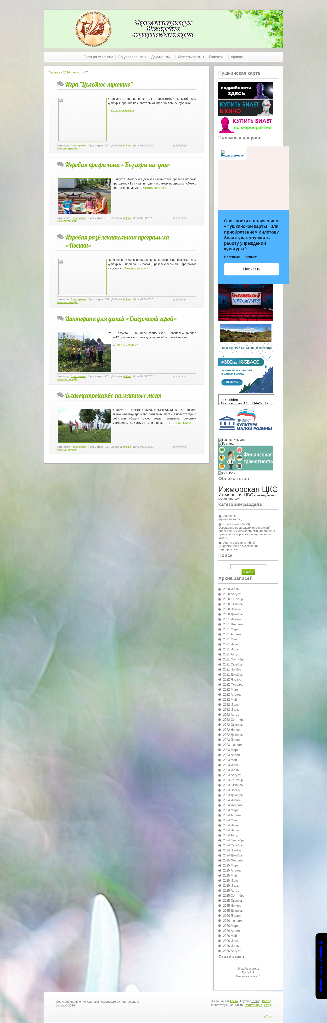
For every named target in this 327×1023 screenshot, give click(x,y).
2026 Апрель (232, 931)
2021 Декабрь (233, 674)
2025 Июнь (231, 880)
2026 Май (230, 936)
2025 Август (232, 890)
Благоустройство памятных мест (113, 395)
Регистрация (253, 1005)
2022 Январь (232, 679)
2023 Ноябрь (232, 790)
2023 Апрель (232, 755)
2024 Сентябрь (233, 840)
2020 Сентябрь (233, 599)
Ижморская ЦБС (235, 494)
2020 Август (232, 594)
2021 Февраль (233, 624)
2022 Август (232, 714)
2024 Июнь (231, 825)
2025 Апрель (232, 870)
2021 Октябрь (233, 664)
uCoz (267, 1016)
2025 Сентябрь (233, 895)
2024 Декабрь (233, 855)
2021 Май (230, 639)
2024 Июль (231, 830)
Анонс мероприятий (237, 542)
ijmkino (127, 145)
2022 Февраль (233, 684)
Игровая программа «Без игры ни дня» (118, 165)
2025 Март (230, 865)
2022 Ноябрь (232, 730)
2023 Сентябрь (233, 780)
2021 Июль (231, 649)
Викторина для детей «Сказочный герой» (121, 318)
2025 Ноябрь (232, 905)
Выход (266, 1001)
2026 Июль (231, 946)
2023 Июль (231, 770)
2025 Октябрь (233, 900)
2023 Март (230, 750)
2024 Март (230, 810)
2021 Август (232, 654)
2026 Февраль (233, 920)
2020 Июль (231, 589)
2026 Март (230, 926)
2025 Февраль (233, 860)
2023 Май (230, 760)
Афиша (228, 516)
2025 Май (230, 875)
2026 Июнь (231, 941)
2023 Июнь (231, 765)
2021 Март (230, 629)
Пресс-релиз (78, 145)
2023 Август (232, 775)
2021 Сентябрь (233, 659)
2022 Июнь (231, 704)
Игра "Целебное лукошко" (99, 84)
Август (77, 72)
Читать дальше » (122, 110)
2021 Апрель (232, 634)
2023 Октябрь (233, 785)
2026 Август (232, 951)
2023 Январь (232, 740)
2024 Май (230, 820)
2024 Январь (232, 800)
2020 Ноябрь (232, 609)
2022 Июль (231, 709)
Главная (54, 72)
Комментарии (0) (67, 148)
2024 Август (232, 835)
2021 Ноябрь (232, 669)
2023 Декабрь (233, 795)
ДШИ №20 (234, 499)
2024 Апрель (232, 815)
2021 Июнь (231, 644)
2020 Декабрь (233, 614)
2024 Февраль (233, 805)
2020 (66, 72)
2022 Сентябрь (233, 719)
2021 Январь (232, 619)
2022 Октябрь (233, 725)
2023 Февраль (233, 745)
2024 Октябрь (233, 845)
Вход (267, 1005)
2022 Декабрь (233, 735)
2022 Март (230, 689)
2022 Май (230, 699)
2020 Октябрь (233, 604)
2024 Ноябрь (232, 850)
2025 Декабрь (233, 910)
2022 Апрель (232, 694)
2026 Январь (232, 915)
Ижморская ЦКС (248, 489)
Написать (251, 269)
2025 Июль (231, 885)
